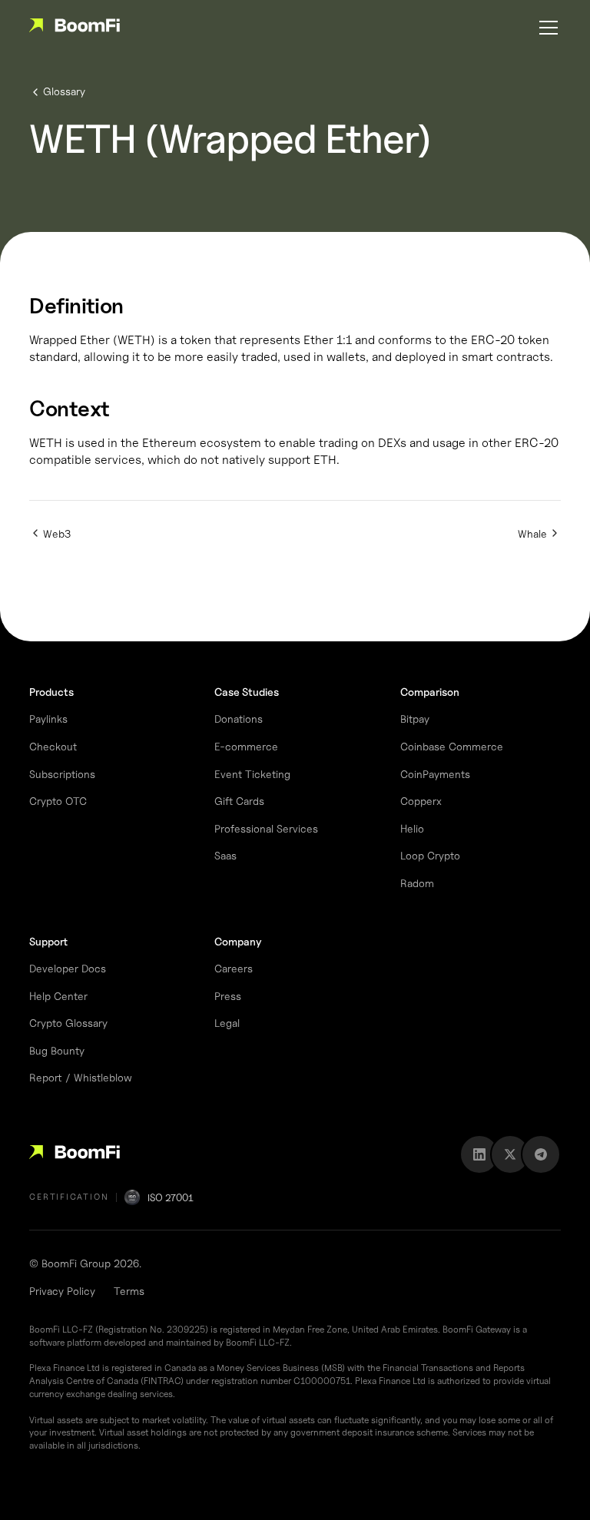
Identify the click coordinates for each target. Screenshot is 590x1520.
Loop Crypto (430, 855)
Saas (225, 855)
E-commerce (246, 746)
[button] (545, 27)
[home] (74, 27)
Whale (532, 533)
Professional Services (266, 828)
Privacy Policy (62, 1290)
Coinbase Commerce (451, 746)
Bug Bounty (57, 1050)
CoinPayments (435, 773)
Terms (129, 1290)
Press (227, 995)
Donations (238, 718)
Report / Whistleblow (80, 1077)
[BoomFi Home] (74, 1154)
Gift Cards (239, 800)
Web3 (57, 533)
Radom (417, 882)
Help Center (58, 995)
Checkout (53, 746)
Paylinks (48, 718)
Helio (412, 828)
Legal (227, 1022)
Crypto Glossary (68, 1022)
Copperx (421, 800)
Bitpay (414, 718)
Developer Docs (67, 968)
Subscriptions (62, 773)
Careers (233, 968)
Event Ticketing (252, 773)
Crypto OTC (58, 800)
